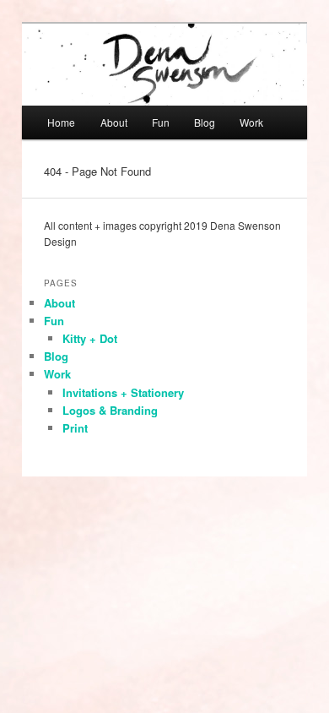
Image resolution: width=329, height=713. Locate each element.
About (113, 122)
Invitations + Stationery (123, 392)
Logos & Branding (110, 410)
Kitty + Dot (89, 338)
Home (61, 122)
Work (251, 122)
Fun (161, 122)
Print (75, 428)
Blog (204, 122)
